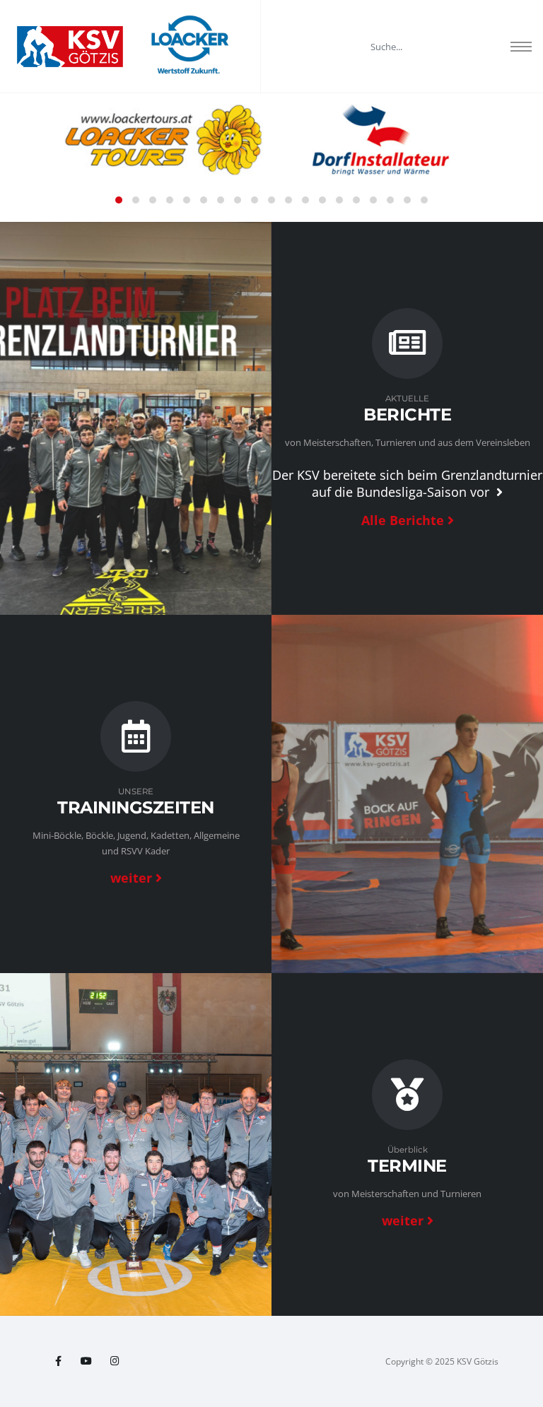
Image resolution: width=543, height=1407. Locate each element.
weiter (131, 877)
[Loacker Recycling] (190, 46)
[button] (118, 200)
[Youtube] (86, 1361)
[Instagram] (115, 1361)
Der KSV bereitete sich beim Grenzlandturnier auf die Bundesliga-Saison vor (407, 483)
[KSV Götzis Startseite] (70, 46)
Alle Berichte (402, 520)
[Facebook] (58, 1361)
